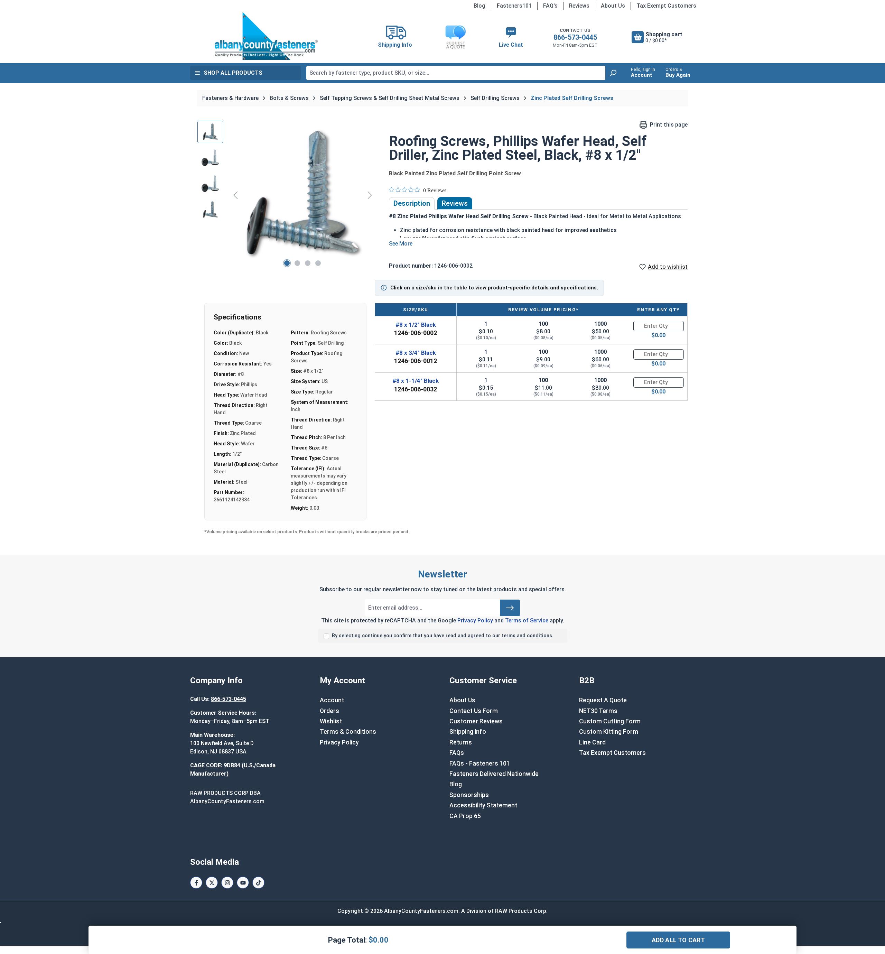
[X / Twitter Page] (212, 883)
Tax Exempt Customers (666, 5)
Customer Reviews (476, 721)
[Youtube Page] (243, 883)
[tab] (412, 203)
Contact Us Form (473, 710)
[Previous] (235, 195)
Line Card (592, 742)
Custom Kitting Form (608, 731)
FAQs (456, 752)
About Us (613, 5)
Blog (479, 5)
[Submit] (510, 608)
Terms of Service (526, 620)
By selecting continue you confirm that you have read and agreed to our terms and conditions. (442, 636)
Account (332, 700)
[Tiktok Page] (258, 883)
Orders (329, 710)
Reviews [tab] (455, 203)
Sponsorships (469, 794)
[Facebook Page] (196, 883)
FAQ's (550, 5)
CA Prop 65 (465, 816)
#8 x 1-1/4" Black (415, 380)
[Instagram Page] (227, 883)
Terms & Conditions (348, 731)
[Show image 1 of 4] (287, 263)
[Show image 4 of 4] (318, 263)
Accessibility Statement (483, 805)
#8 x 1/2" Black (415, 324)
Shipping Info (467, 731)
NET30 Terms (598, 710)
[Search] (613, 73)
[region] (286, 195)
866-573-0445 (575, 37)
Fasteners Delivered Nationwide (494, 773)
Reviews (579, 5)
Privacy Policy (475, 620)
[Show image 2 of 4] (297, 263)
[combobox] (455, 73)
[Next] (370, 195)
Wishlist (331, 721)
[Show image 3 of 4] (307, 263)
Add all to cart (678, 940)
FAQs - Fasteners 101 (479, 763)
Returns (460, 742)
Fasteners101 (514, 5)
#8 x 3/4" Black (415, 352)
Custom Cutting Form (610, 721)
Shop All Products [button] (233, 73)
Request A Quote (603, 700)
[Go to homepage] (266, 36)
